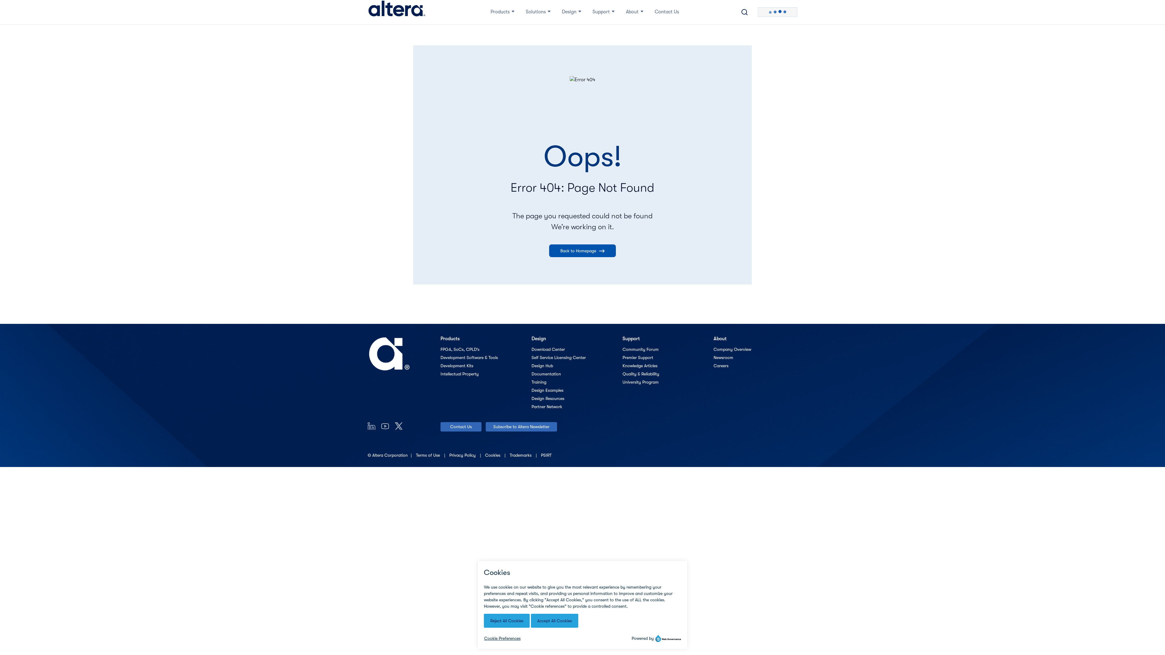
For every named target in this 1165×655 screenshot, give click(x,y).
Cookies (493, 455)
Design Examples (547, 390)
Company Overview (732, 349)
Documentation (546, 373)
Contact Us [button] (667, 12)
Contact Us (461, 426)
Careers (721, 365)
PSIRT (546, 455)
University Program (641, 382)
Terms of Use (428, 455)
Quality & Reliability (641, 373)
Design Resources (548, 398)
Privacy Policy (463, 455)
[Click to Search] (744, 12)
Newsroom (723, 357)
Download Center (548, 349)
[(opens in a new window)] (371, 426)
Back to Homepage (578, 250)
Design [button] (569, 12)
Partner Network (547, 406)
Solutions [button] (536, 12)
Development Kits (457, 365)
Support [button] (601, 12)
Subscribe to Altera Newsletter (521, 426)
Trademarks (521, 455)
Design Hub (542, 365)
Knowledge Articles (640, 365)
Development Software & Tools (469, 357)
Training (539, 382)
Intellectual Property (460, 373)
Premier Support (638, 357)
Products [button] (500, 12)
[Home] (397, 12)
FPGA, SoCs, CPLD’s (460, 349)
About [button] (632, 12)
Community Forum (641, 349)
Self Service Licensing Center (559, 357)
